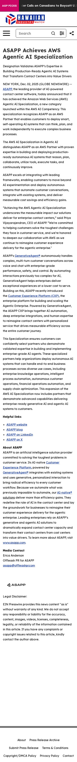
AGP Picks (9, 5)
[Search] (53, 33)
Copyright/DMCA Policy (19, 756)
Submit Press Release (23, 748)
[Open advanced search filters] (61, 33)
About (21, 740)
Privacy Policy (49, 756)
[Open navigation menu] (6, 33)
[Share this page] (71, 33)
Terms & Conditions (55, 748)
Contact (68, 756)
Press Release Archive (44, 740)
